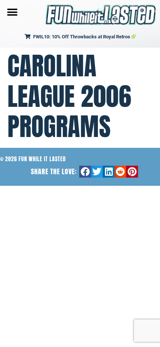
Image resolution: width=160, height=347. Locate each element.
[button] (12, 12)
